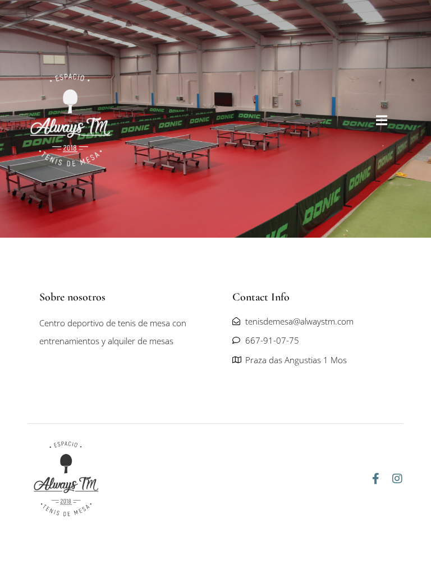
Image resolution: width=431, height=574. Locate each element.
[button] (382, 120)
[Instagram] (397, 478)
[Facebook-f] (375, 478)
